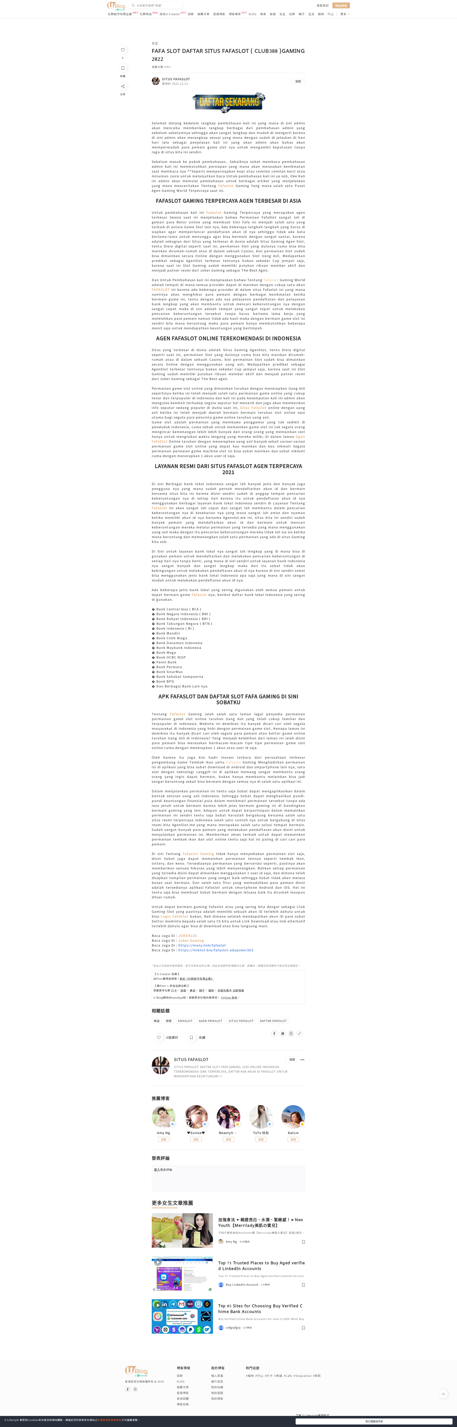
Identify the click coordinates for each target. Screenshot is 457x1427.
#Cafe (288, 1375)
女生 (282, 14)
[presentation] (151, 1118)
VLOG (253, 14)
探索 (191, 14)
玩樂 (292, 14)
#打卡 (269, 1375)
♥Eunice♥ (196, 1133)
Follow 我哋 (229, 997)
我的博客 (217, 1398)
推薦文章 (203, 14)
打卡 (174, 990)
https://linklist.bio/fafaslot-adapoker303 (215, 950)
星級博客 (219, 14)
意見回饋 (183, 1398)
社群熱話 (146, 14)
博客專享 (235, 14)
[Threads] (123, 116)
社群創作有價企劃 (120, 14)
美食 (263, 14)
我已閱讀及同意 (374, 1421)
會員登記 (323, 5)
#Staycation (302, 1375)
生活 (311, 14)
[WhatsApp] (123, 106)
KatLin (293, 1133)
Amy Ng (163, 1133)
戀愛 (169, 1021)
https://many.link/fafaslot (202, 945)
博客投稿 (183, 1404)
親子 (302, 14)
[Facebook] (123, 96)
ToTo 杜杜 (261, 1133)
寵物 (321, 14)
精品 (157, 1021)
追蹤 (298, 81)
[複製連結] (123, 126)
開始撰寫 (341, 5)
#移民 (317, 1375)
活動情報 (238, 990)
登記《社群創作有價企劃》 (197, 978)
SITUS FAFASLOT (176, 79)
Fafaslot (271, 279)
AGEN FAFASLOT (211, 1021)
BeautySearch (228, 1133)
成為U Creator (170, 14)
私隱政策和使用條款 (109, 1420)
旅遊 (273, 14)
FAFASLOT (185, 1021)
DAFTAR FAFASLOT (273, 1021)
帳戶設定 (217, 1381)
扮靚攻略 (223, 990)
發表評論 (163, 1169)
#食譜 (278, 1375)
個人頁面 (217, 1375)
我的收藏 (217, 1387)
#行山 (259, 1375)
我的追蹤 (217, 1393)
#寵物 (250, 1375)
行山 (331, 14)
